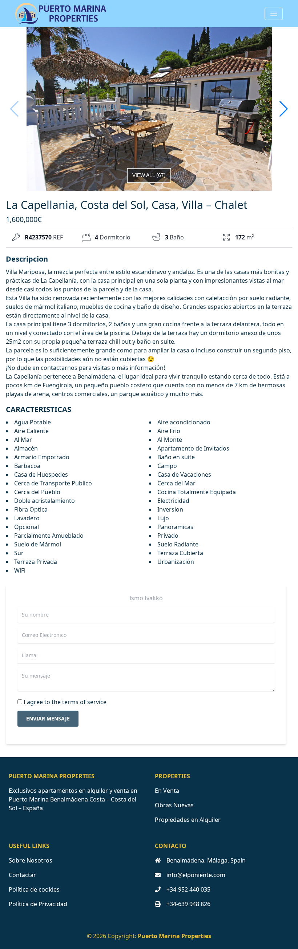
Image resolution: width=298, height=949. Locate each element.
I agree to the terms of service (65, 702)
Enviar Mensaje (48, 718)
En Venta (167, 791)
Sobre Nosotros (30, 860)
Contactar (22, 875)
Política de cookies (34, 889)
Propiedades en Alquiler (188, 820)
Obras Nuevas (174, 805)
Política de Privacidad (38, 904)
